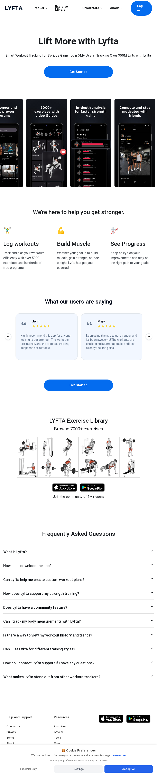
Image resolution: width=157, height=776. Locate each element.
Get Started (78, 72)
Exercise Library (61, 8)
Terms (11, 737)
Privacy (11, 732)
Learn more (118, 755)
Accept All (128, 768)
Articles (59, 732)
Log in (140, 8)
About (114, 8)
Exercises (60, 726)
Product (38, 8)
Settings (79, 768)
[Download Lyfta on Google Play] (92, 487)
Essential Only (28, 768)
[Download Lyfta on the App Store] (111, 719)
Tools (57, 737)
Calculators (90, 8)
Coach (58, 743)
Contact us (14, 726)
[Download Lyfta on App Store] (64, 487)
